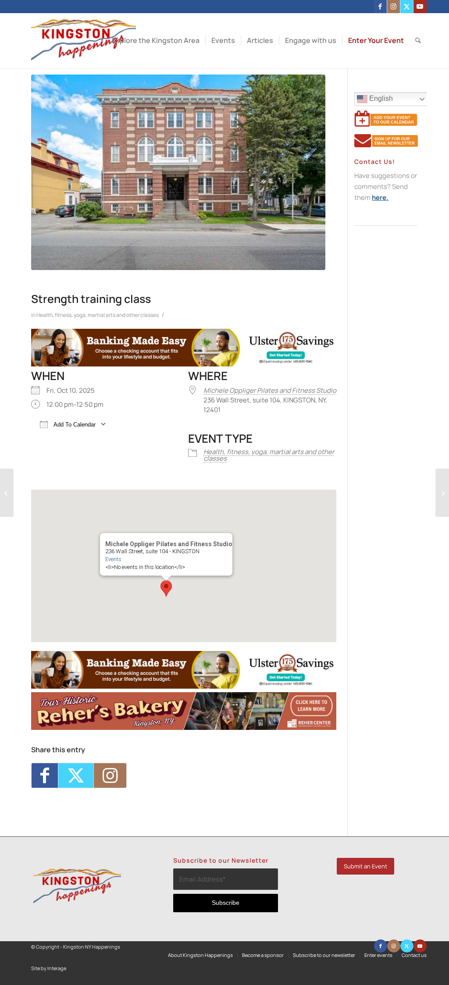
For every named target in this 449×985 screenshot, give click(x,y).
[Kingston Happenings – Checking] (183, 364)
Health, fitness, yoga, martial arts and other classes (97, 315)
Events (113, 559)
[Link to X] (406, 6)
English (380, 98)
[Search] (418, 40)
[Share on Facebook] (45, 775)
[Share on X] (75, 775)
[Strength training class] (178, 172)
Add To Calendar (74, 424)
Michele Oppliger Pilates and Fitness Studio (269, 390)
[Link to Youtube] (420, 6)
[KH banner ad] (183, 727)
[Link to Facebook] (380, 6)
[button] (166, 588)
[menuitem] (155, 40)
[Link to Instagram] (393, 6)
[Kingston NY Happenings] (83, 40)
